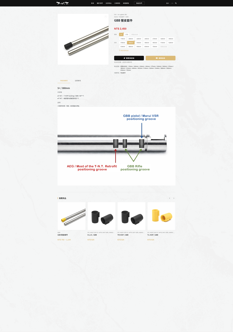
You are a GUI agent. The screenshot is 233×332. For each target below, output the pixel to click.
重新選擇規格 (125, 50)
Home (116, 17)
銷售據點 (126, 3)
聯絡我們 (139, 3)
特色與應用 (64, 80)
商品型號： (117, 66)
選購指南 (162, 58)
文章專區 (117, 3)
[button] (105, 16)
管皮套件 (121, 17)
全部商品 (108, 3)
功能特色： (117, 73)
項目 (115, 42)
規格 (115, 34)
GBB (127, 17)
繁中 (167, 3)
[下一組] (173, 198)
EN (172, 3)
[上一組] (169, 198)
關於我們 (100, 3)
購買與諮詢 (130, 58)
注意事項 (78, 80)
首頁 (92, 3)
